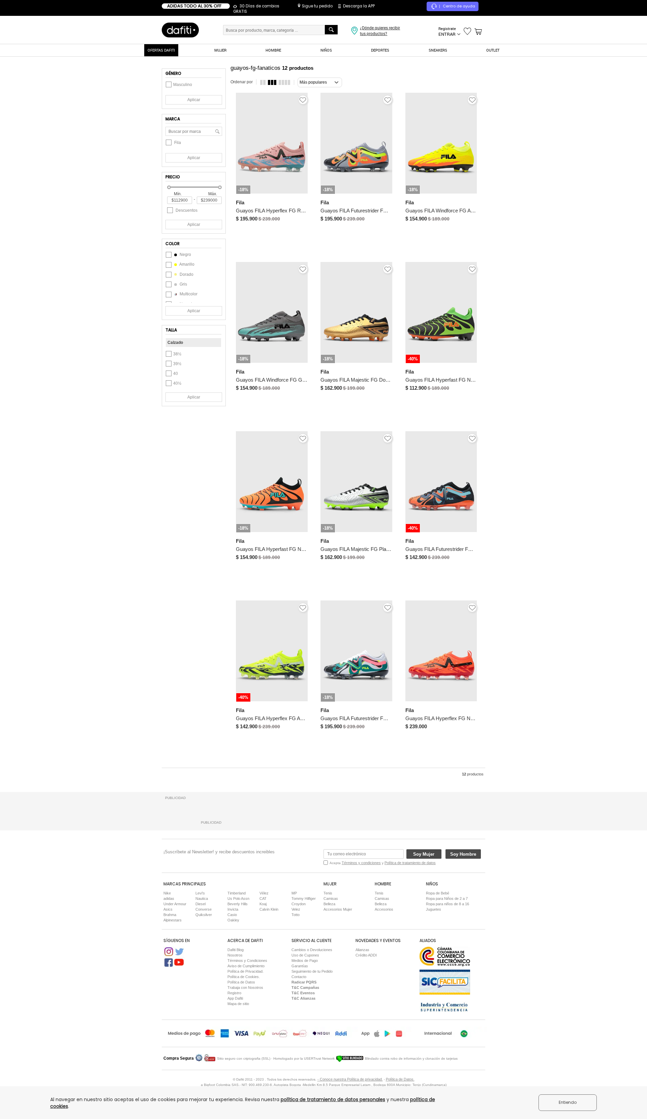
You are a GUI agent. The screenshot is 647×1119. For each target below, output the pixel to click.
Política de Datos (241, 982)
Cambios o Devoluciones (311, 950)
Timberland (236, 893)
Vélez (264, 893)
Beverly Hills (237, 904)
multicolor (188, 294)
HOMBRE (273, 50)
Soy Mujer (423, 854)
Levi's (200, 893)
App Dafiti (235, 998)
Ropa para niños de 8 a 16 (447, 904)
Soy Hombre (463, 854)
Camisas (331, 898)
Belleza (329, 904)
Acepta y (383, 863)
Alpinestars (172, 920)
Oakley (233, 920)
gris (183, 284)
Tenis (328, 893)
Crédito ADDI (366, 955)
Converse (203, 909)
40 (175, 373)
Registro (234, 993)
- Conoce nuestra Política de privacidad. (350, 1079)
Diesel (200, 904)
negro (185, 254)
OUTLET (492, 50)
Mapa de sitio (238, 1004)
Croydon (298, 904)
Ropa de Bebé (437, 893)
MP (294, 893)
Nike (167, 893)
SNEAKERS (438, 50)
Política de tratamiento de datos (410, 863)
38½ (177, 354)
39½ (177, 363)
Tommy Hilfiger (303, 898)
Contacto (298, 977)
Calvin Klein (268, 909)
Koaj (263, 904)
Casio (232, 915)
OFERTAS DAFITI (161, 50)
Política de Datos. (400, 1079)
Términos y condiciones (361, 863)
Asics (168, 909)
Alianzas (362, 950)
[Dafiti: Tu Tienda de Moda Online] (180, 30)
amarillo (186, 264)
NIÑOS (326, 50)
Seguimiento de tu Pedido (312, 971)
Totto (295, 915)
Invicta (232, 909)
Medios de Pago (304, 961)
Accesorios (384, 909)
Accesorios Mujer (338, 909)
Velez (295, 909)
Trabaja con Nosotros (245, 987)
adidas (168, 898)
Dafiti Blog (235, 950)
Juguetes (433, 909)
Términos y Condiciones (247, 961)
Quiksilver (203, 915)
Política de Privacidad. (245, 971)
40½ (177, 383)
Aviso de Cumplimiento (246, 966)
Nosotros (235, 955)
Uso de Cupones (305, 955)
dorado (186, 274)
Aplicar (193, 99)
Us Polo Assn (238, 898)
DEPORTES (380, 50)
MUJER (220, 50)
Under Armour (174, 904)
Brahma (169, 915)
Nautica (201, 898)
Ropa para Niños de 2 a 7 (447, 898)
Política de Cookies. (243, 977)
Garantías (299, 966)
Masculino (182, 84)
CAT (263, 898)
